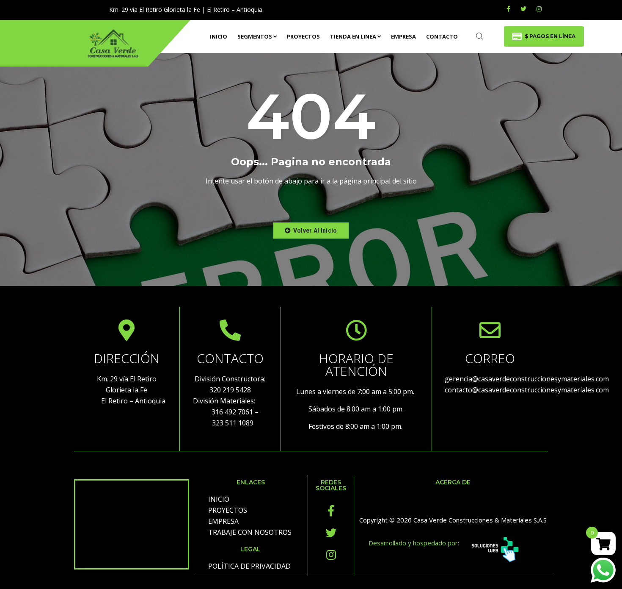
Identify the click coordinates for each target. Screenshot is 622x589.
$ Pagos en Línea (550, 36)
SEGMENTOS (254, 36)
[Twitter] (523, 9)
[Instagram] (331, 555)
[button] (310, 230)
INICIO (218, 36)
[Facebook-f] (331, 511)
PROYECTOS (303, 36)
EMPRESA (403, 36)
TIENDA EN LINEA (353, 36)
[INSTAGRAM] (539, 9)
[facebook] (508, 9)
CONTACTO (442, 36)
